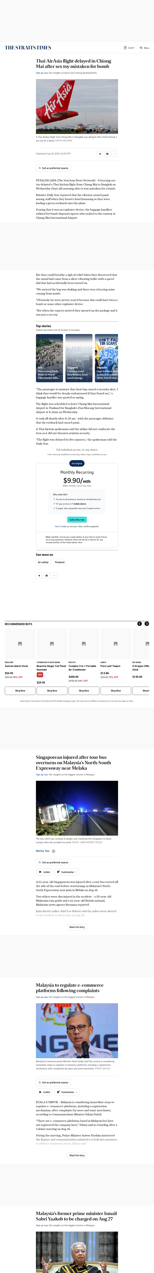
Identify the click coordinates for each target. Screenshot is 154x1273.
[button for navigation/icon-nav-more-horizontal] (115, 154)
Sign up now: (42, 72)
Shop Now (20, 691)
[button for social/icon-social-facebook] (107, 154)
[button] (128, 47)
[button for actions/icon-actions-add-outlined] (53, 851)
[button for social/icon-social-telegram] (100, 154)
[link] (28, 47)
